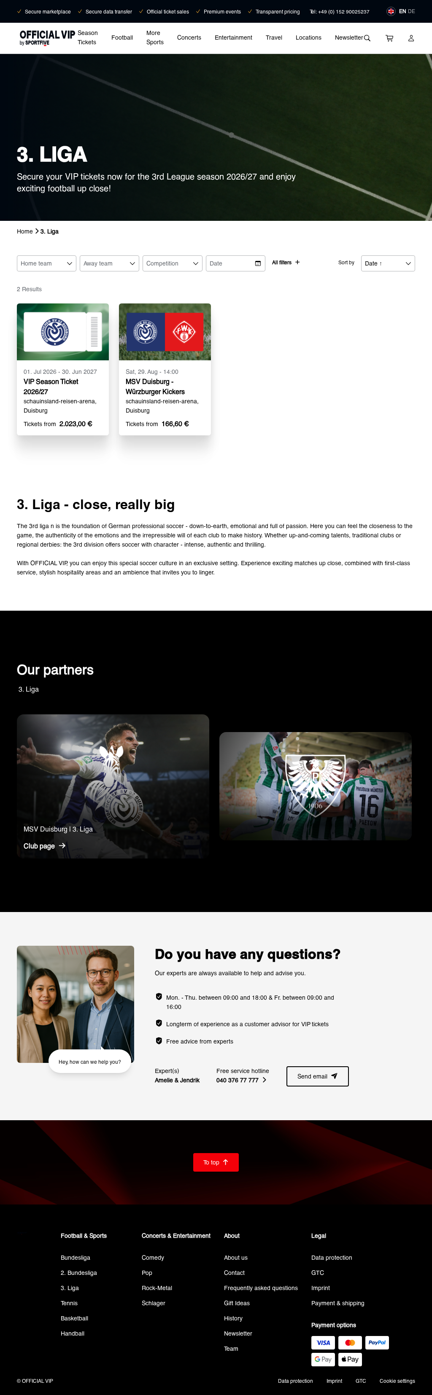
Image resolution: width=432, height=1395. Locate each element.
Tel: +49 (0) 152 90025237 (340, 11)
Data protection (331, 1257)
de (411, 11)
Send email (317, 1076)
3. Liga (70, 1287)
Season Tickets (88, 37)
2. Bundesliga (79, 1272)
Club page (45, 846)
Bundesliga (75, 1257)
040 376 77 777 (241, 1080)
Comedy (153, 1257)
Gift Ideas (237, 1302)
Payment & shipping (337, 1302)
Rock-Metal (157, 1287)
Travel (274, 37)
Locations (308, 37)
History (233, 1318)
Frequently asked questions (261, 1287)
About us (236, 1257)
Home (25, 231)
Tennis (69, 1302)
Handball (72, 1333)
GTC (317, 1272)
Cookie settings (397, 1381)
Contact (234, 1272)
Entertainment (233, 37)
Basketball (74, 1318)
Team (231, 1348)
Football (122, 37)
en (402, 11)
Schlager (153, 1302)
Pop (147, 1272)
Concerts (189, 37)
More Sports (155, 37)
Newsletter (349, 37)
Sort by (346, 262)
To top (216, 1162)
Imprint (320, 1287)
